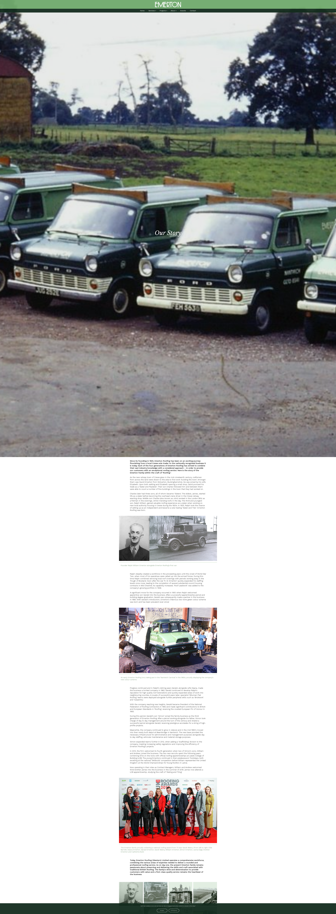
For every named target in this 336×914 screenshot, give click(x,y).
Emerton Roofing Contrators (168, 4)
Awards (183, 11)
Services (151, 11)
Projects (163, 11)
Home (142, 11)
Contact (193, 11)
